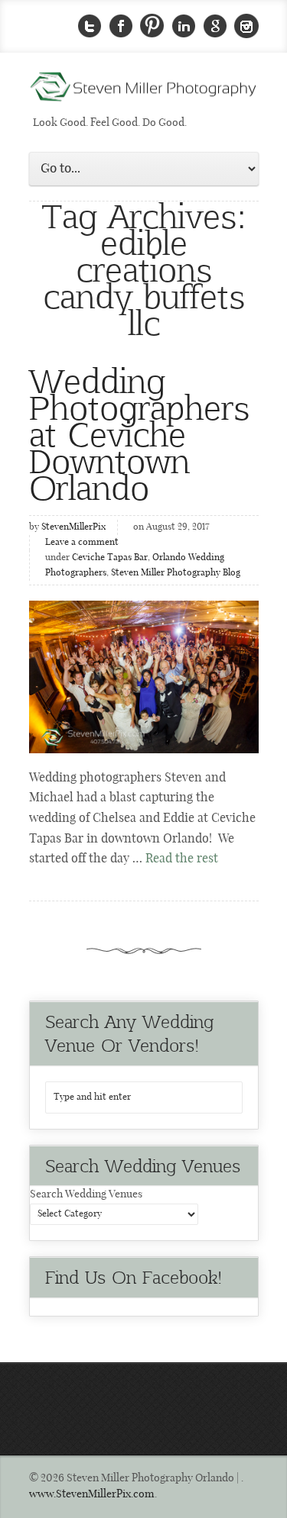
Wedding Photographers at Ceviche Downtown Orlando (139, 433)
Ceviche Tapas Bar (110, 558)
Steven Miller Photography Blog (175, 573)
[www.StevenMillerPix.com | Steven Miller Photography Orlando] (144, 677)
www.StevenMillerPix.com (92, 1494)
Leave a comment (82, 542)
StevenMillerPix (73, 527)
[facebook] (121, 26)
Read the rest (181, 859)
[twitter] (89, 26)
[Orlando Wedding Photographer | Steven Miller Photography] (144, 92)
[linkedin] (183, 26)
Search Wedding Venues (86, 1194)
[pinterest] (152, 26)
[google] (215, 26)
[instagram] (246, 26)
